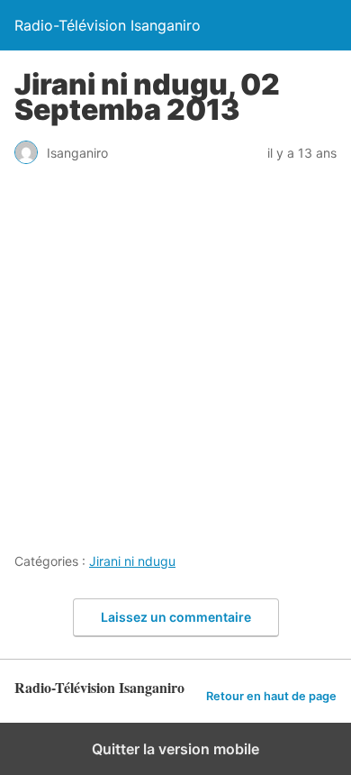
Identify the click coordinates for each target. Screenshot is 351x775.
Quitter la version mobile (175, 749)
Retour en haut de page (271, 696)
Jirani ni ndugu (132, 561)
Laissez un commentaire (176, 617)
